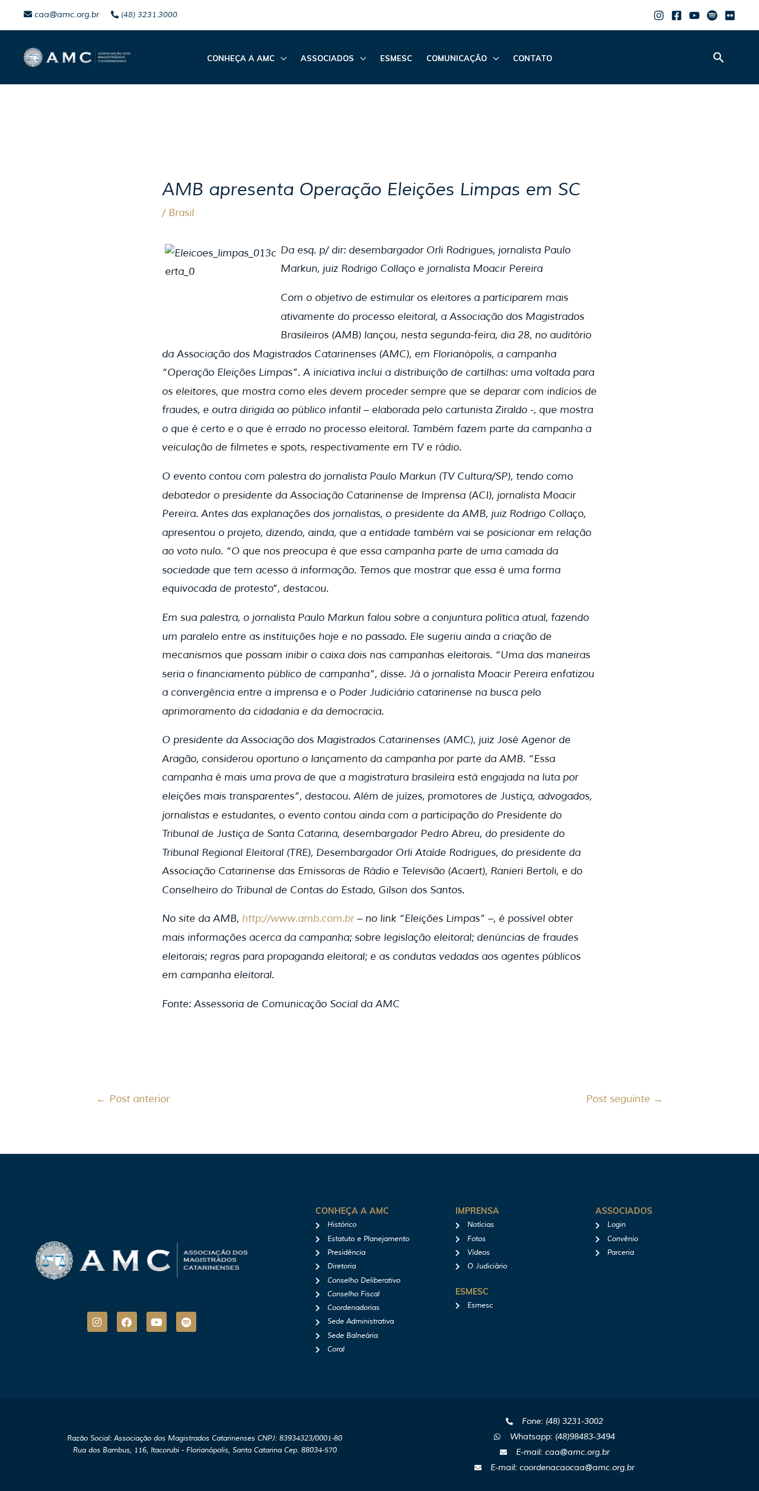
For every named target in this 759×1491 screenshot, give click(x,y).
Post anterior (133, 1099)
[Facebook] (676, 15)
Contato (532, 58)
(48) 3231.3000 (148, 15)
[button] (719, 57)
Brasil (181, 213)
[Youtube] (694, 15)
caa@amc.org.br (65, 14)
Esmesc (396, 58)
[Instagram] (658, 15)
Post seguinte (624, 1099)
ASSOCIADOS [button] (327, 58)
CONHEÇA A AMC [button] (241, 58)
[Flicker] (730, 15)
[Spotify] (712, 15)
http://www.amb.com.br (298, 918)
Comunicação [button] (456, 58)
